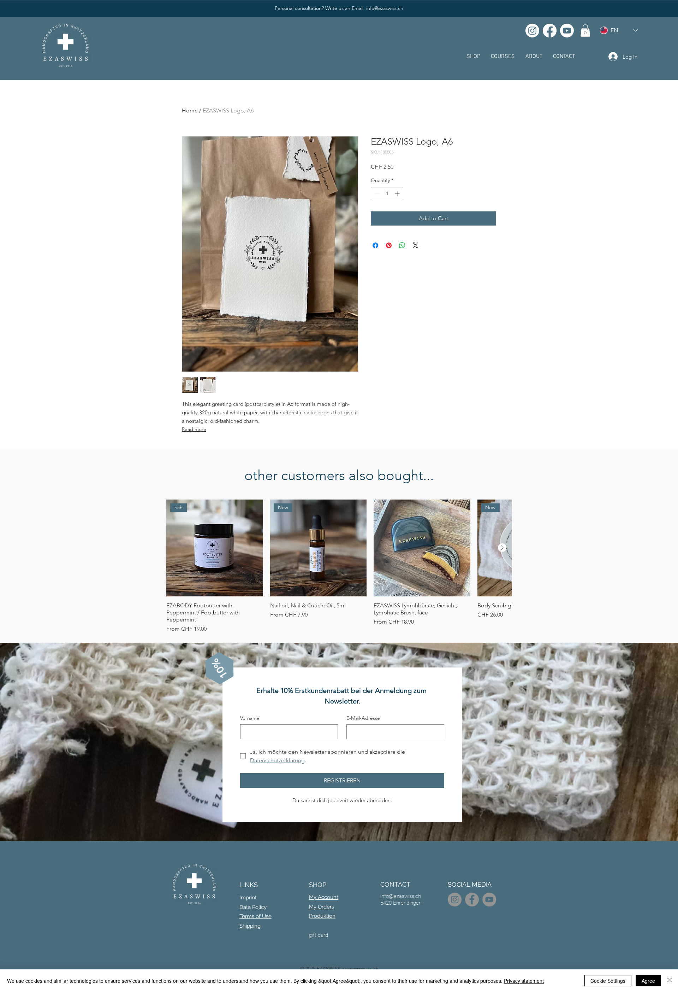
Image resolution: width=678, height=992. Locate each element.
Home (190, 110)
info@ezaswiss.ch (384, 8)
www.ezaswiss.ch (360, 968)
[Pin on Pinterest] (389, 245)
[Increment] (397, 193)
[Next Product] (502, 547)
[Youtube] (567, 30)
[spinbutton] (387, 193)
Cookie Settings (607, 980)
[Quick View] (422, 548)
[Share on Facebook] (375, 245)
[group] (339, 566)
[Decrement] (376, 193)
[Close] (669, 980)
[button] (585, 30)
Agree (648, 980)
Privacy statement (524, 980)
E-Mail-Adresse (363, 718)
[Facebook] (550, 30)
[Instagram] (532, 30)
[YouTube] (489, 899)
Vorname (250, 718)
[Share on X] (415, 245)
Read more (194, 429)
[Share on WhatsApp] (402, 245)
